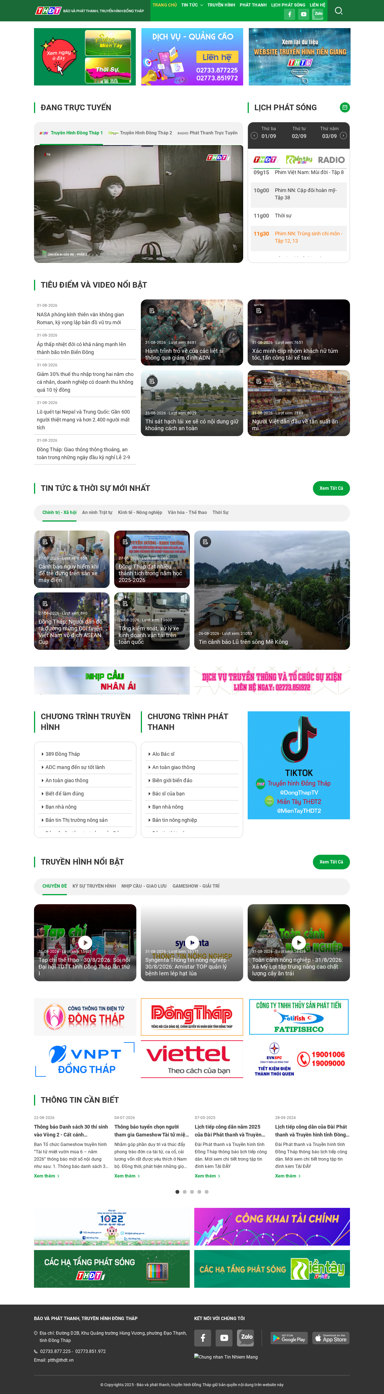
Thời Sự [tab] (221, 512)
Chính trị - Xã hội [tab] (59, 512)
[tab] (71, 133)
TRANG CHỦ (165, 5)
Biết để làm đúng (65, 794)
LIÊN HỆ (317, 5)
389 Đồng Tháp (63, 754)
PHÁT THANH (253, 5)
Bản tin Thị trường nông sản (77, 820)
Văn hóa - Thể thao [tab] (187, 512)
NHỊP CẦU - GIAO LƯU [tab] (144, 886)
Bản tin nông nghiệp (174, 820)
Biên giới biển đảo (172, 780)
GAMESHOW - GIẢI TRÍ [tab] (196, 886)
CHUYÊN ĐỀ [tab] (54, 886)
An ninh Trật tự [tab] (97, 512)
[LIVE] (138, 204)
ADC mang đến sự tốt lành (75, 767)
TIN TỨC (189, 5)
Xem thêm (44, 1176)
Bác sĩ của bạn (168, 794)
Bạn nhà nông (61, 807)
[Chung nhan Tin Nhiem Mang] (272, 1357)
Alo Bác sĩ (163, 754)
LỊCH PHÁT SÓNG (288, 5)
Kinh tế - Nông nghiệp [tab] (140, 512)
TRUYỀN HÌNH (221, 5)
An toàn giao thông (67, 780)
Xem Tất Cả (331, 488)
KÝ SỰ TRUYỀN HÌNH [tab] (94, 886)
